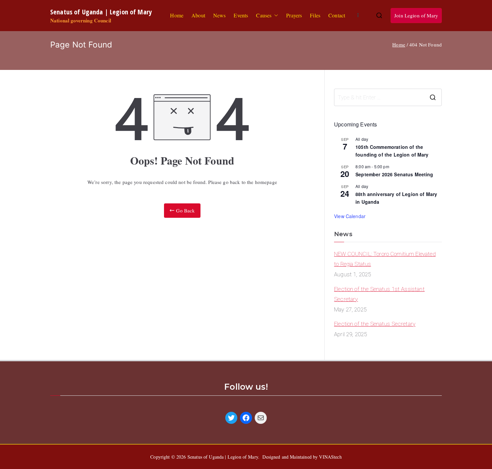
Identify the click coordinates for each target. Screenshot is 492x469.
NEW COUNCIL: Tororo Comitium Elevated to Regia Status (385, 259)
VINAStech (330, 457)
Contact (336, 15)
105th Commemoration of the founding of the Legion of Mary (392, 151)
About (198, 15)
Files (315, 15)
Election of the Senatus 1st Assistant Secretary (379, 294)
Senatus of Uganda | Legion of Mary (101, 11)
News (219, 15)
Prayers (294, 15)
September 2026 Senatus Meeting (394, 174)
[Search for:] (387, 97)
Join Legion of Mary (416, 15)
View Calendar (349, 216)
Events (241, 15)
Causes (263, 15)
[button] (274, 15)
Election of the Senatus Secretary (374, 323)
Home (176, 15)
